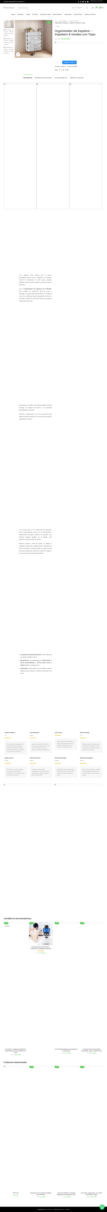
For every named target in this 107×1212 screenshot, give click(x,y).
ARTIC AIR (15, 1193)
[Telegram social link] (88, 1)
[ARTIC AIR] (15, 1128)
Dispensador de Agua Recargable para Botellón (40, 1193)
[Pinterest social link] (83, 1)
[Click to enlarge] (18, 54)
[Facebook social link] (78, 1)
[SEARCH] (87, 8)
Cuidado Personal (73, 21)
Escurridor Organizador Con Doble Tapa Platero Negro (91, 1193)
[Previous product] (56, 27)
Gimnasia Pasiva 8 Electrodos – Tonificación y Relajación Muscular (40, 947)
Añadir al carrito (69, 62)
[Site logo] (9, 7)
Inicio (56, 21)
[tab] (27, 77)
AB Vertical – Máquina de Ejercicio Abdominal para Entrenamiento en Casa (15, 1050)
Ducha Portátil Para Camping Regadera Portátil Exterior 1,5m (66, 1193)
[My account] (92, 7)
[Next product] (60, 27)
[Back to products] (58, 27)
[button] (102, 1207)
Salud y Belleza (63, 21)
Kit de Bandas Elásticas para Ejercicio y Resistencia (66, 1050)
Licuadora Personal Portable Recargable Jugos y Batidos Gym (91, 1050)
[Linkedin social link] (85, 1)
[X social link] (80, 1)
